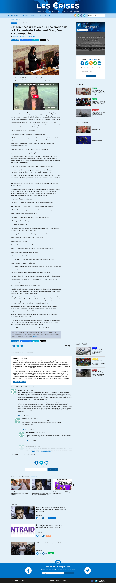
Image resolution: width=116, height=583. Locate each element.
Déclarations (23, 36)
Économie (94, 358)
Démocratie (17, 19)
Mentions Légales (55, 580)
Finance (51, 553)
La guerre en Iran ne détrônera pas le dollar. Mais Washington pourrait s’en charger (98, 362)
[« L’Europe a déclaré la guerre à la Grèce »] (23, 548)
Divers (49, 535)
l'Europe (94, 347)
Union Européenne (97, 140)
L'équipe (23, 580)
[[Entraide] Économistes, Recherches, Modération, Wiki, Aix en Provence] (23, 530)
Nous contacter (15, 580)
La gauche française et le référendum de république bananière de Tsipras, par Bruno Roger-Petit (51, 509)
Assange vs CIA (96, 129)
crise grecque (16, 36)
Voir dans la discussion (20, 381)
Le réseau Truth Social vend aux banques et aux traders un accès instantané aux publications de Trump (98, 103)
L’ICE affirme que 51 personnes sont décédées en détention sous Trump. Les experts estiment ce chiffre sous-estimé (98, 373)
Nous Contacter (45, 15)
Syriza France (35, 328)
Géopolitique (95, 110)
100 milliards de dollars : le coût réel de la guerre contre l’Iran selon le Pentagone (98, 114)
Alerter (28, 415)
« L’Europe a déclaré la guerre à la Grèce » (50, 543)
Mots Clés (34, 15)
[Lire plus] (35, 336)
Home (12, 19)
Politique (94, 369)
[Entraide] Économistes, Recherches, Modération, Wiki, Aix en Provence (49, 526)
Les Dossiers (15, 15)
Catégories (24, 15)
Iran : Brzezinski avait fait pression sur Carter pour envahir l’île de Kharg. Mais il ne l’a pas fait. (98, 92)
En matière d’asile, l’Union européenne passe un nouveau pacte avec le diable (98, 351)
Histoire (94, 88)
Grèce (34, 36)
